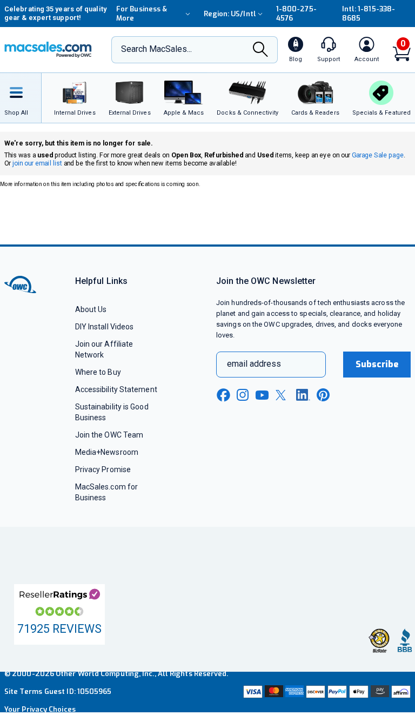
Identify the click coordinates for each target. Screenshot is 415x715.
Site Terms (23, 691)
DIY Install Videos (104, 326)
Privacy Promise (103, 469)
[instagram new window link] (243, 395)
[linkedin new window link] (303, 395)
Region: (230, 13)
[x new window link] (283, 395)
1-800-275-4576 (296, 13)
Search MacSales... (156, 49)
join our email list (37, 164)
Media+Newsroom (106, 452)
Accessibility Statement (116, 389)
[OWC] (48, 49)
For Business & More (141, 13)
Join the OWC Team (109, 435)
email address (254, 364)
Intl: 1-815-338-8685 (368, 13)
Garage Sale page (377, 155)
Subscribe (377, 364)
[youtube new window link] (262, 395)
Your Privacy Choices (40, 709)
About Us (91, 309)
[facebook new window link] (223, 395)
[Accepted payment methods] (326, 691)
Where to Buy (98, 372)
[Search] (260, 50)
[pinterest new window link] (323, 394)
